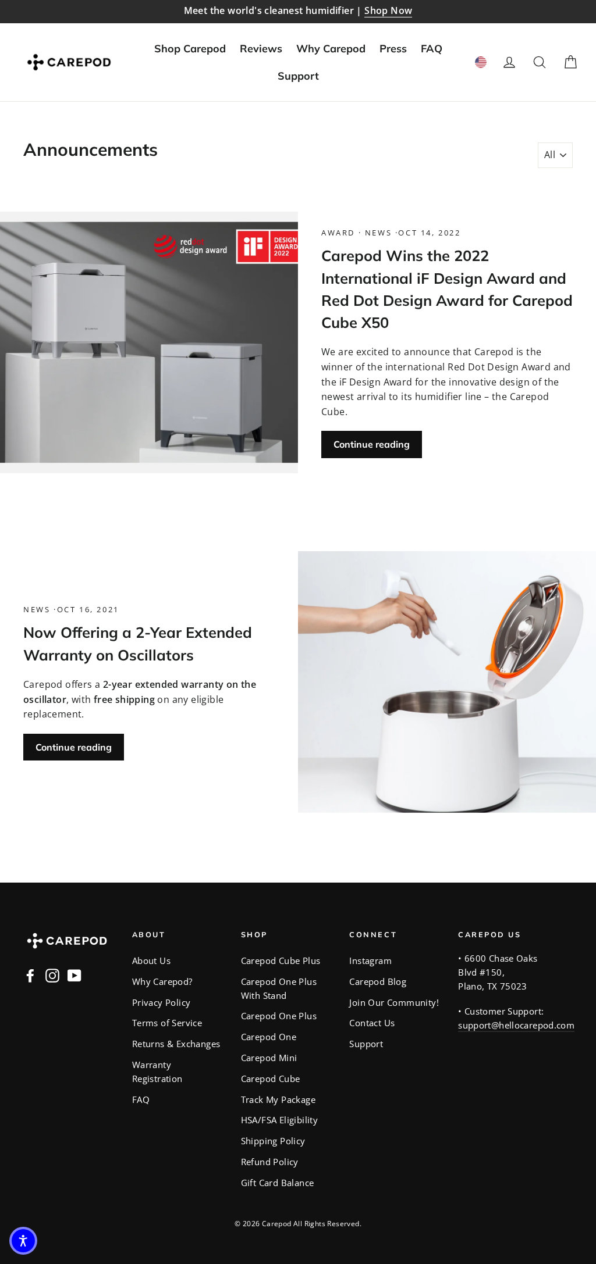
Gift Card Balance (277, 1182)
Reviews (261, 48)
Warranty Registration (157, 1071)
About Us (151, 960)
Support (298, 76)
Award (340, 232)
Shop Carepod (190, 48)
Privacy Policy (161, 1002)
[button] (23, 1241)
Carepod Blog (377, 981)
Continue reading (372, 444)
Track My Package (278, 1099)
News (378, 232)
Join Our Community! (394, 1002)
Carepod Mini (269, 1057)
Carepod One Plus (279, 1016)
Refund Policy (270, 1161)
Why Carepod (331, 48)
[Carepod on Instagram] (52, 975)
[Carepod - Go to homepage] (69, 62)
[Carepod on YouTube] (74, 975)
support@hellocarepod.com (516, 1025)
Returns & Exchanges (176, 1043)
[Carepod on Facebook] (30, 975)
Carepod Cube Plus (281, 960)
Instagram (370, 960)
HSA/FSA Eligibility (279, 1120)
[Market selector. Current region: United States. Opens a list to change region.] (481, 62)
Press (393, 48)
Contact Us (372, 1023)
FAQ (431, 48)
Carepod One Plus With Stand (279, 988)
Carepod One (268, 1036)
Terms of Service (167, 1023)
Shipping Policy (273, 1141)
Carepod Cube (270, 1078)
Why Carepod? (162, 981)
